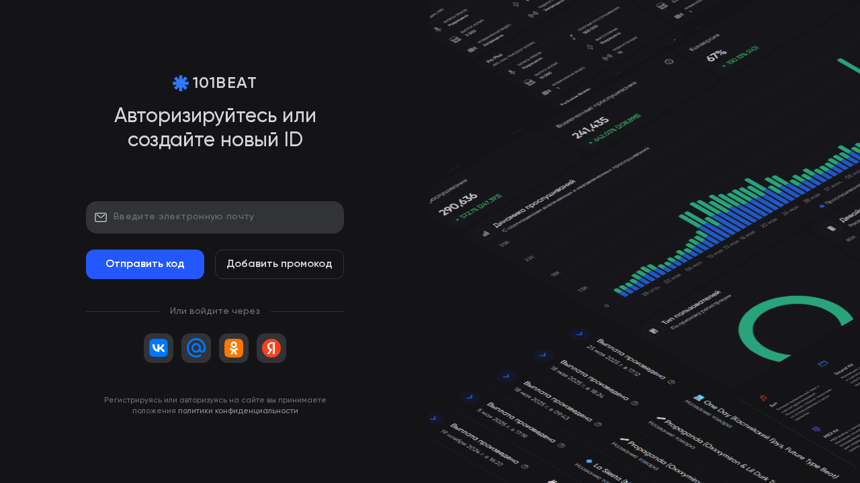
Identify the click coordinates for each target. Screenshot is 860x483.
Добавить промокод (279, 264)
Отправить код (145, 264)
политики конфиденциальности (238, 411)
